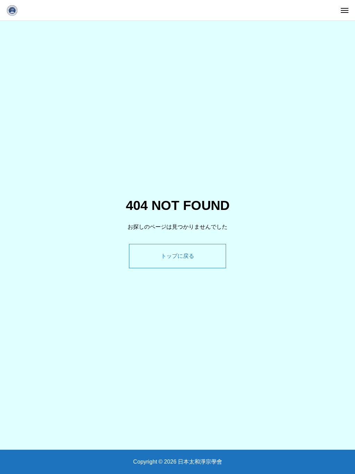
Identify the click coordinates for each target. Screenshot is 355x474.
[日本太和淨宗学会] (12, 10)
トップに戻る (177, 256)
